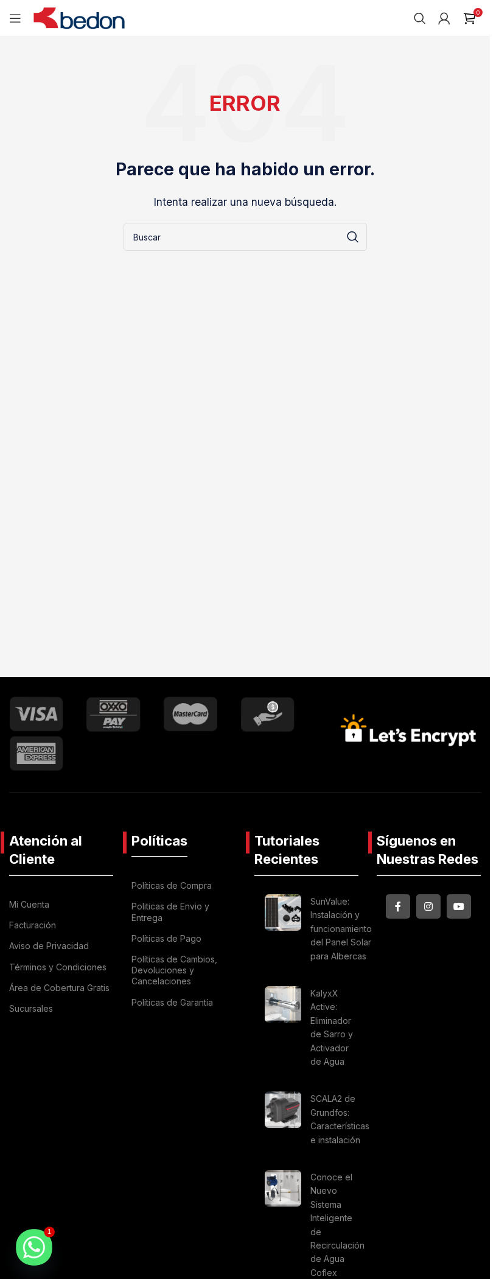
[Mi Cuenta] (444, 18)
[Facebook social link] (398, 906)
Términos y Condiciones (57, 967)
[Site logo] (79, 17)
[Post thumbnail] (283, 930)
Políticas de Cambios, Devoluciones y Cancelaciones (174, 970)
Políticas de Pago (166, 938)
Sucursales (31, 1008)
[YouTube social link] (459, 906)
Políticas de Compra (171, 885)
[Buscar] (420, 18)
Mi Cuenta (29, 904)
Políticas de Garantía (172, 1002)
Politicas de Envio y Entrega (170, 911)
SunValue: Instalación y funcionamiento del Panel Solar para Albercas (341, 928)
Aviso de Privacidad (49, 946)
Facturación (32, 925)
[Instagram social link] (428, 906)
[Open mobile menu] (15, 18)
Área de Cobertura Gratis (59, 988)
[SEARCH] (353, 237)
